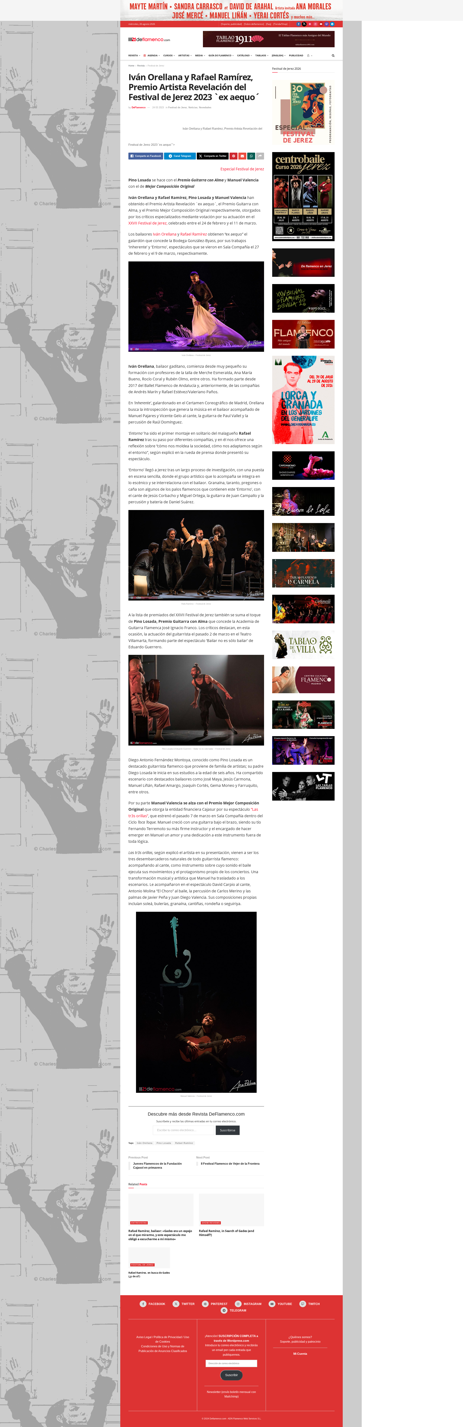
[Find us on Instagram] (315, 24)
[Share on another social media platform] (260, 156)
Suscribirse (227, 1130)
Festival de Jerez (156, 65)
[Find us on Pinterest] (309, 24)
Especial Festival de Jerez (242, 168)
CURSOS (168, 55)
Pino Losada (164, 1143)
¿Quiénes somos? (300, 1337)
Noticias (192, 107)
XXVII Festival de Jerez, (147, 223)
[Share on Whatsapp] (251, 156)
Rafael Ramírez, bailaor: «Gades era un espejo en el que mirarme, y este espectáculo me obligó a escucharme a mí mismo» (160, 1235)
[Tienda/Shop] (280, 24)
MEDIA (199, 55)
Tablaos (260, 55)
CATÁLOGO (243, 55)
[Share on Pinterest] (233, 156)
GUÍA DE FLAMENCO (220, 55)
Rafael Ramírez (194, 234)
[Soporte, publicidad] (231, 24)
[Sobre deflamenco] (254, 24)
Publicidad (296, 55)
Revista (141, 65)
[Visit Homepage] (149, 39)
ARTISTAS (183, 55)
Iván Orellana (164, 234)
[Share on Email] (242, 156)
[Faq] (268, 24)
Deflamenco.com (218, 1418)
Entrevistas (139, 1223)
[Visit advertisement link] (231, 10)
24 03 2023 (158, 107)
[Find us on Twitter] (304, 24)
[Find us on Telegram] (332, 24)
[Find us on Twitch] (326, 24)
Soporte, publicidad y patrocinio (300, 1341)
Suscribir (231, 1375)
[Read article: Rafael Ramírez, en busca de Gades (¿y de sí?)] (149, 1257)
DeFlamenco (139, 107)
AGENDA (153, 55)
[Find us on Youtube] (321, 24)
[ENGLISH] (277, 55)
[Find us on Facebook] (298, 24)
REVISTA (133, 55)
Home (131, 65)
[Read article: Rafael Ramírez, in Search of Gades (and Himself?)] (231, 1210)
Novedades (205, 107)
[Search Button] (333, 55)
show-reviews (211, 1223)
